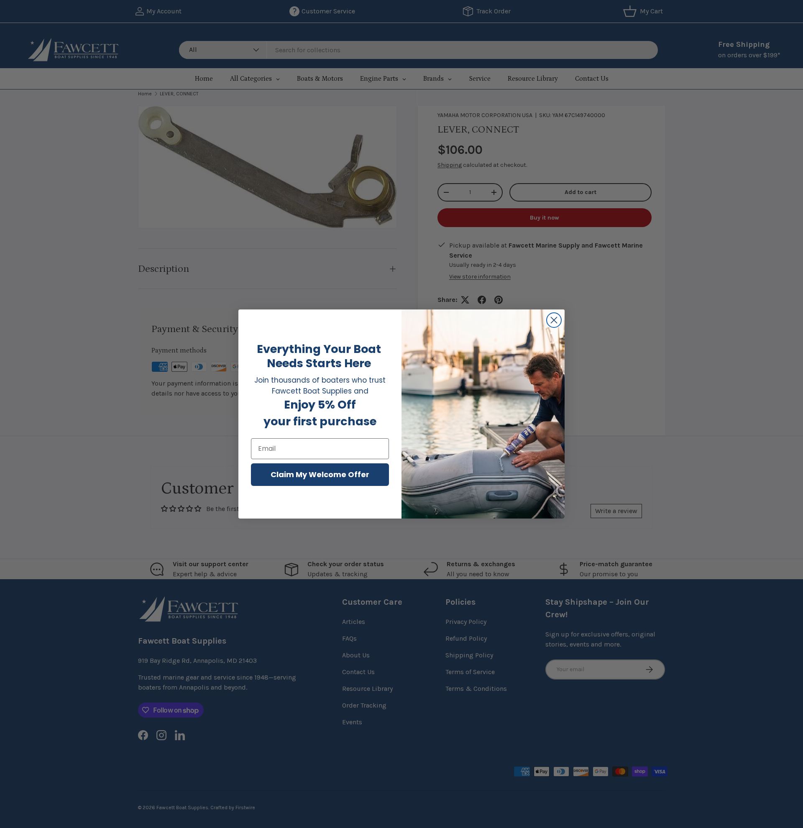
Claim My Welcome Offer (320, 474)
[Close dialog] (554, 320)
